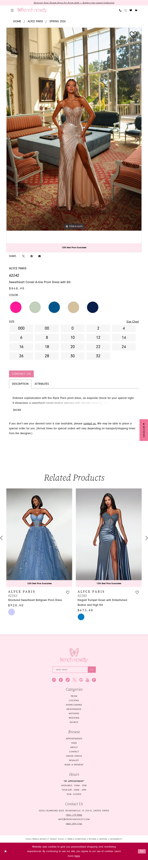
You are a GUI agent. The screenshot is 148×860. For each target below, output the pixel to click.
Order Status (74, 756)
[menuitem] (12, 10)
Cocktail (74, 700)
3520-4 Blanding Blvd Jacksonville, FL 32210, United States (74, 811)
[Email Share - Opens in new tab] (39, 256)
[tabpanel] (74, 129)
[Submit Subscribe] (92, 669)
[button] (12, 10)
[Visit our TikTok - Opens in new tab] (68, 680)
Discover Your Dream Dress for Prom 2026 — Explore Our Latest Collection (74, 2)
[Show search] (125, 10)
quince (74, 722)
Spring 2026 (57, 21)
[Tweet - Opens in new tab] (23, 256)
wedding (74, 718)
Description (20, 383)
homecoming (74, 705)
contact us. (89, 423)
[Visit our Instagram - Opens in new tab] (54, 680)
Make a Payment (74, 765)
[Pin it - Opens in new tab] (31, 256)
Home (17, 21)
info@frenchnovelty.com (74, 819)
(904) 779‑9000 (74, 815)
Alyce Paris (35, 21)
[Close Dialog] (5, 851)
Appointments (74, 739)
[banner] (32, 10)
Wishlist (74, 760)
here (77, 855)
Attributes (42, 383)
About (74, 747)
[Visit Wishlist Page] (130, 10)
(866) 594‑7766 (74, 824)
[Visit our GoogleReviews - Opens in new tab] (81, 680)
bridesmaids (74, 709)
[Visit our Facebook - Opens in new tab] (61, 680)
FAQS (74, 743)
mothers (74, 713)
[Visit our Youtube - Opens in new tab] (87, 680)
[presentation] (73, 537)
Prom (74, 696)
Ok (142, 851)
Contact (74, 752)
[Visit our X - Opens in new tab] (74, 680)
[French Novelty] (74, 655)
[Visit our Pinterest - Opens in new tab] (94, 680)
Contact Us (21, 373)
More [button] (17, 410)
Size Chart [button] (133, 321)
